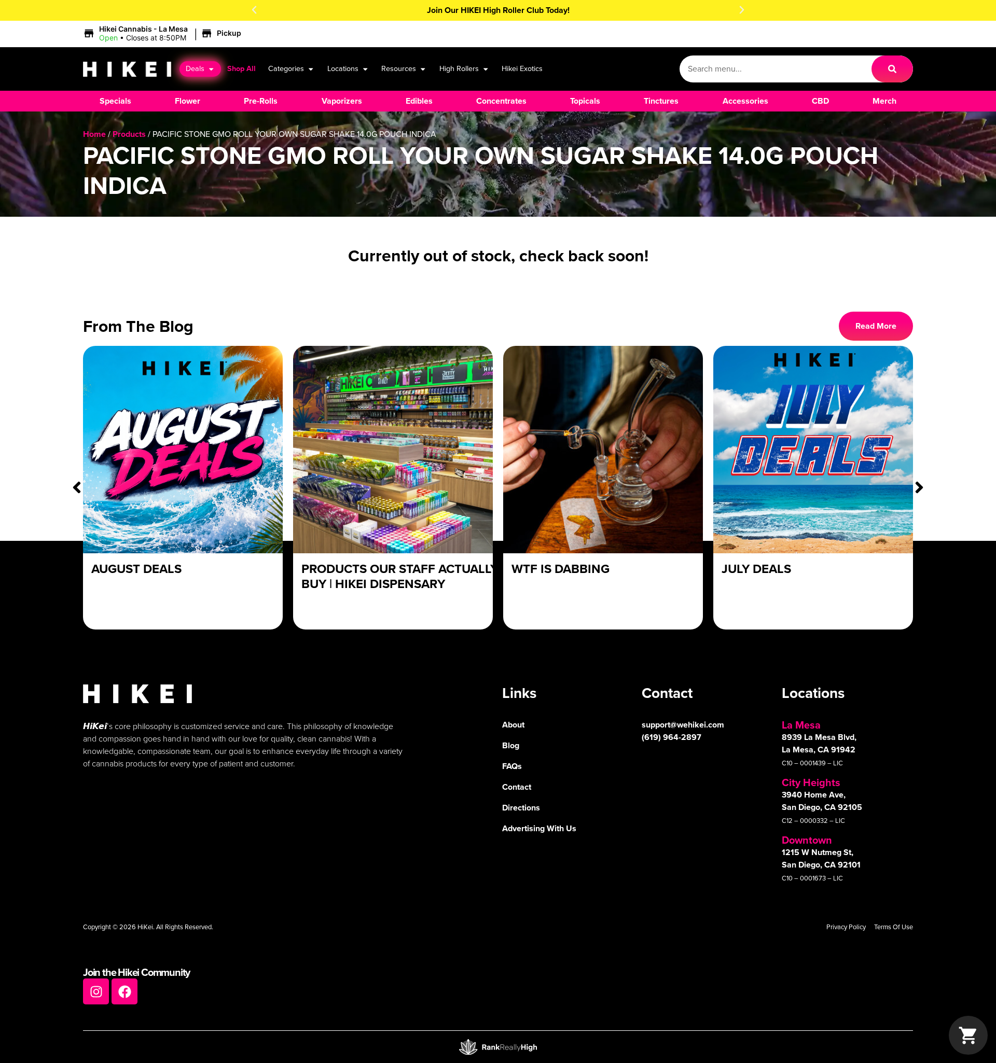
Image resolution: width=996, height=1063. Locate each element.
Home (94, 134)
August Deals (136, 569)
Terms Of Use (893, 927)
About (513, 725)
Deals (195, 68)
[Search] (892, 68)
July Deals (756, 569)
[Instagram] (96, 991)
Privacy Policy (846, 927)
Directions (521, 808)
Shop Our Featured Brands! (498, 10)
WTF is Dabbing (560, 569)
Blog (510, 745)
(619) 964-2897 (671, 737)
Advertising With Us (539, 828)
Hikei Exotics (522, 68)
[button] (254, 10)
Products (129, 134)
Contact (516, 787)
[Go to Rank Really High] (498, 1047)
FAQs (512, 766)
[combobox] (776, 68)
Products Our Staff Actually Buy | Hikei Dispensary (399, 576)
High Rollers (459, 68)
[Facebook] (124, 991)
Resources (398, 68)
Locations (342, 68)
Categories (286, 68)
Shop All (241, 68)
